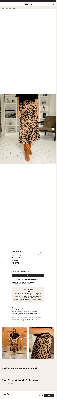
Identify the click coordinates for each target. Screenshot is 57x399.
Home (3, 8)
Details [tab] (24, 304)
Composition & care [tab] (39, 304)
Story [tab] (13, 304)
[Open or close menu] (2, 4)
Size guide (14, 265)
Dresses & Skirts (8, 8)
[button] (16, 257)
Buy (28, 275)
